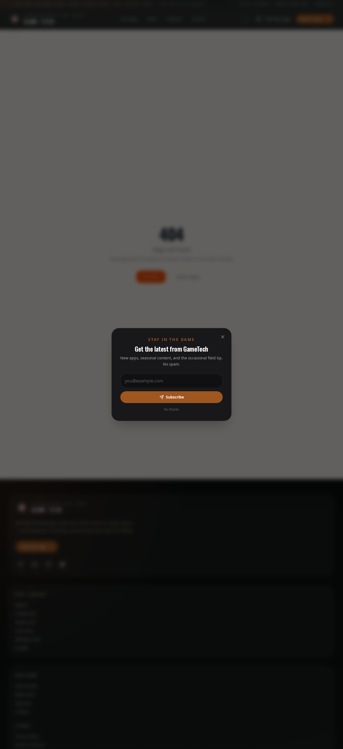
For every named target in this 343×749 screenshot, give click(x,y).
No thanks (171, 409)
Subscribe (175, 397)
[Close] (222, 337)
